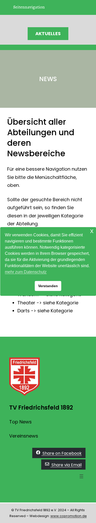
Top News (20, 422)
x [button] (91, 230)
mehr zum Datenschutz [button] (26, 272)
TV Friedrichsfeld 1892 (41, 407)
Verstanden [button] (48, 286)
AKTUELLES (48, 33)
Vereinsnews (23, 436)
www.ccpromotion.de (68, 515)
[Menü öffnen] (81, 476)
